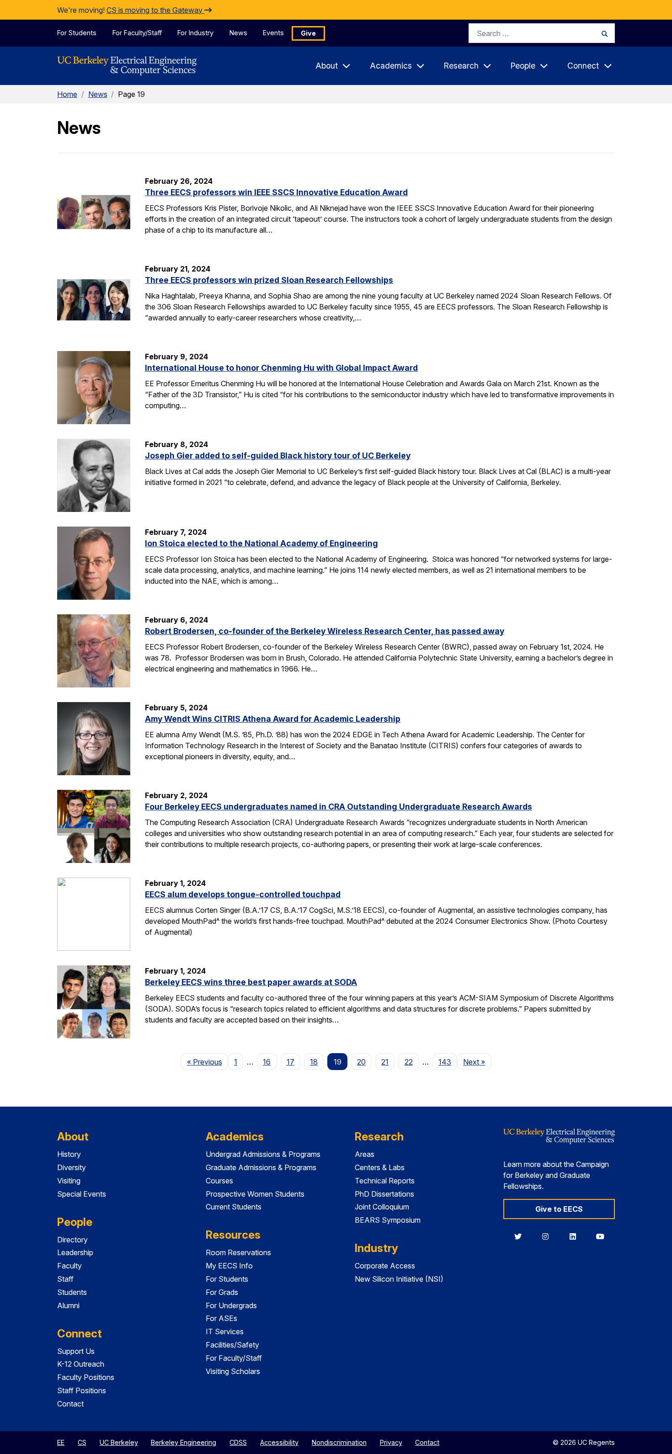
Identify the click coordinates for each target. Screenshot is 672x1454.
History (69, 1154)
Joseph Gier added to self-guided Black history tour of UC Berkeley (278, 455)
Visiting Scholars (233, 1371)
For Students (76, 33)
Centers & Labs (380, 1167)
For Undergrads (231, 1305)
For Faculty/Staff (137, 33)
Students (72, 1292)
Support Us (76, 1351)
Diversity (71, 1167)
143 (444, 1061)
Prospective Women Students (255, 1193)
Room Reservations (238, 1252)
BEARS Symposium (388, 1220)
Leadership (75, 1252)
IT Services (225, 1331)
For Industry (195, 33)
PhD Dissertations (384, 1193)
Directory (72, 1239)
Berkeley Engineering (183, 1442)
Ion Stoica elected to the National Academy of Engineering (261, 543)
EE (60, 1442)
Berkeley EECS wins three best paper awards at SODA (251, 982)
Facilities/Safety (232, 1344)
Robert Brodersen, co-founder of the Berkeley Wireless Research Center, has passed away (324, 631)
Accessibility (279, 1442)
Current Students (233, 1206)
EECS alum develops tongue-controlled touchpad (243, 894)
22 (409, 1061)
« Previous (207, 1061)
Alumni (68, 1305)
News (238, 33)
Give (308, 33)
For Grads (222, 1292)
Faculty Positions (85, 1377)
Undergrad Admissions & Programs (263, 1154)
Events (273, 33)
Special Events (81, 1193)
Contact (70, 1403)
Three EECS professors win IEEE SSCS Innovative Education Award (276, 192)
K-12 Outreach (80, 1364)
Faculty (69, 1265)
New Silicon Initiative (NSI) (399, 1279)
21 (385, 1061)
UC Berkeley (119, 1442)
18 (314, 1061)
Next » (477, 1061)
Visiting (68, 1180)
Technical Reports (385, 1180)
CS (82, 1442)
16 (267, 1061)
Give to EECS (559, 1209)
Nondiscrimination (339, 1442)
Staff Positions (81, 1390)
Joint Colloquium (382, 1206)
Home (67, 94)
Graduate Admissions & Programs (261, 1167)
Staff (65, 1279)
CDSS (238, 1442)
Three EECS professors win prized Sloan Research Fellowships (269, 280)
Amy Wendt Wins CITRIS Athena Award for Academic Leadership (272, 719)
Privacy (391, 1442)
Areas (364, 1154)
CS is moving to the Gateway (155, 10)
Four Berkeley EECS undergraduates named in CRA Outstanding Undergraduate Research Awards (338, 806)
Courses (219, 1180)
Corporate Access (385, 1265)
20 (361, 1061)
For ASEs (221, 1318)
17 (290, 1061)
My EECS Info (229, 1265)
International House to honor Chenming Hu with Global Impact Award (281, 368)
